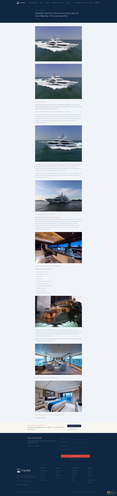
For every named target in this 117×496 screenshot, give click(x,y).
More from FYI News (32, 445)
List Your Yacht (59, 470)
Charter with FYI (73, 425)
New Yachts (42, 475)
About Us (89, 470)
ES (84, 2)
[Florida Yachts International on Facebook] (21, 484)
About (68, 2)
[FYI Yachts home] (21, 2)
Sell (41, 2)
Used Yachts (42, 477)
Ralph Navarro (44, 111)
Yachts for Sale (33, 2)
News (89, 477)
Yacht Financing (59, 475)
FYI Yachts (52, 111)
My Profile (90, 2)
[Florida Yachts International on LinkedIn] (24, 484)
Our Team (61, 2)
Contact (89, 482)
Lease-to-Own (59, 477)
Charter (47, 2)
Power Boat (43, 417)
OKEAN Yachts (75, 470)
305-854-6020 (79, 2)
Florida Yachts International (53, 217)
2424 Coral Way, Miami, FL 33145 (79, 491)
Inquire (97, 2)
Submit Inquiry (75, 456)
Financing (55, 2)
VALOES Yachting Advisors (95, 491)
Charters (57, 473)
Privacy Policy (39, 491)
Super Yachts (43, 473)
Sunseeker (74, 475)
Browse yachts (73, 429)
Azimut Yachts (74, 473)
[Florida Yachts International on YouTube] (27, 484)
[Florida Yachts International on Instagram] (18, 484)
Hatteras (73, 477)
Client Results (90, 475)
